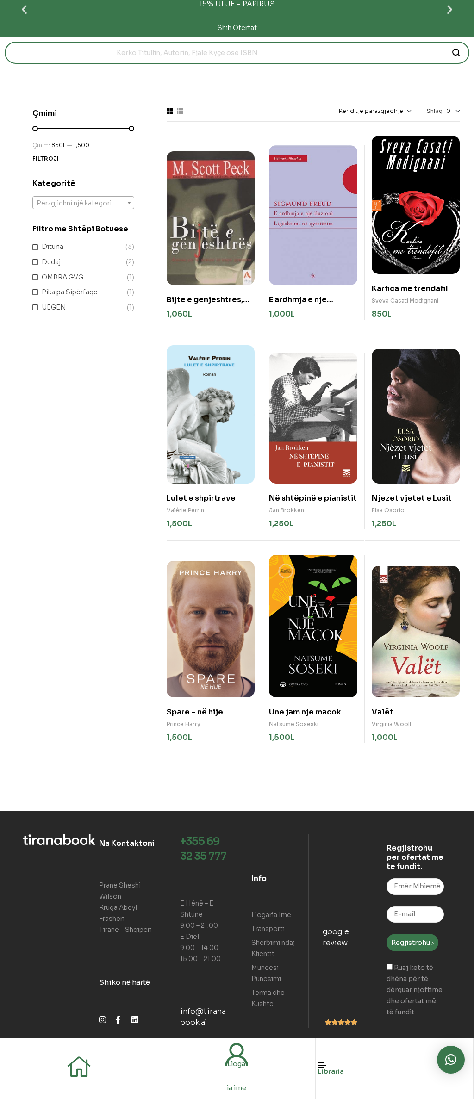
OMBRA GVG (62, 277)
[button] (24, 9)
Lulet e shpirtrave (201, 498)
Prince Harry (183, 723)
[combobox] (83, 202)
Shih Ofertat (237, 28)
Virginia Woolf (392, 723)
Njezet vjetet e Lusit (412, 498)
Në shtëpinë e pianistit (313, 498)
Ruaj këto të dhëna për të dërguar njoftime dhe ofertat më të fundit (415, 989)
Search (456, 53)
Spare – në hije (195, 712)
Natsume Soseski (293, 723)
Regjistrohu (411, 942)
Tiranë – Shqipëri (125, 929)
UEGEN (54, 307)
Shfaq (435, 110)
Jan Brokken (286, 510)
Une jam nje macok (305, 712)
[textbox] (83, 203)
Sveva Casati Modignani (405, 300)
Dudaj (51, 262)
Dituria (52, 246)
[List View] (180, 111)
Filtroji (45, 158)
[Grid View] (170, 111)
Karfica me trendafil (410, 288)
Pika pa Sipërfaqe (70, 292)
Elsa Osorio (388, 510)
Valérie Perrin (185, 510)
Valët (382, 712)
